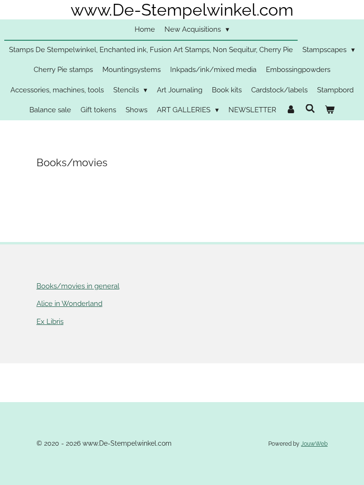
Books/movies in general (77, 286)
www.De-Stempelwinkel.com (182, 9)
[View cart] (329, 110)
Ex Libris (50, 321)
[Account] (290, 110)
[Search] (310, 109)
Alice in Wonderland (69, 303)
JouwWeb (314, 443)
